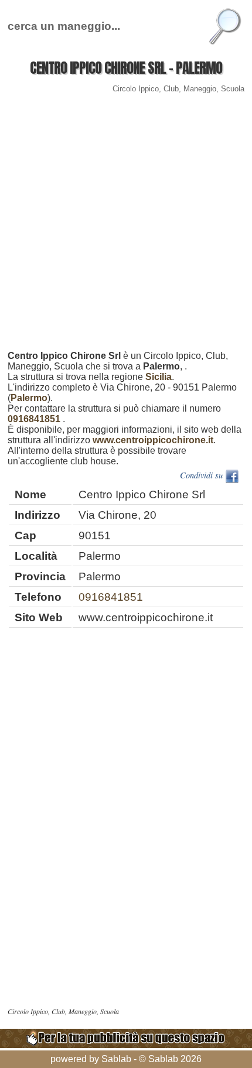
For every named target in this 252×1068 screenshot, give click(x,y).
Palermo (29, 398)
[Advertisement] (126, 225)
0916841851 (34, 419)
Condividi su (202, 475)
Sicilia (158, 377)
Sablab (116, 1059)
